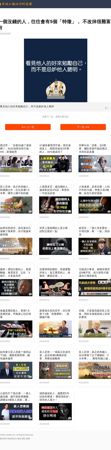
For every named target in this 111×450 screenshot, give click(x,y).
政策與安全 (12, 438)
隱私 (24, 438)
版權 (28, 438)
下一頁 (80, 127)
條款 (19, 438)
